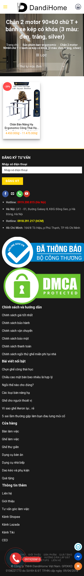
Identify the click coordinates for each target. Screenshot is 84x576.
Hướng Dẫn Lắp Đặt (57, 557)
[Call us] (19, 194)
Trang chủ (12, 44)
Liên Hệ (56, 560)
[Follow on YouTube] (26, 194)
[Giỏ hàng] (78, 7)
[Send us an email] (12, 194)
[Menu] (5, 7)
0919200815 (32, 559)
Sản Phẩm (50, 554)
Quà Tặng (65, 554)
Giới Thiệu (34, 554)
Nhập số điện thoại (14, 164)
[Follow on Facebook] (5, 194)
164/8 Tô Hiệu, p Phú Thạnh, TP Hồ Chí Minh (52, 228)
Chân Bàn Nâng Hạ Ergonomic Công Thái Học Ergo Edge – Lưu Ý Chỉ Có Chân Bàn (21, 126)
